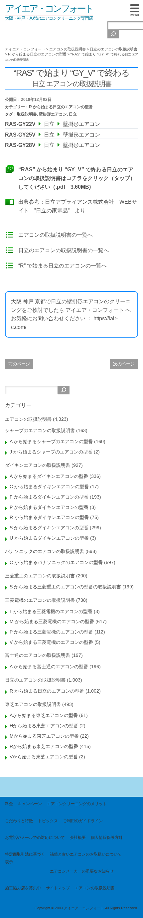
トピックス (48, 820)
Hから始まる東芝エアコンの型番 (44, 725)
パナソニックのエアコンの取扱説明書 (44, 551)
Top (135, 909)
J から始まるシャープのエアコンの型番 (51, 451)
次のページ (124, 363)
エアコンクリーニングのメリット (77, 803)
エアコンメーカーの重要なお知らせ (82, 871)
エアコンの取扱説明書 (28, 419)
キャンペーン (30, 803)
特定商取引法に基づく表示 (25, 858)
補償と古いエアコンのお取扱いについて (86, 854)
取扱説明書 (27, 114)
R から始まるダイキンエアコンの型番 (49, 517)
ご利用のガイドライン (83, 820)
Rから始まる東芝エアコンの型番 (44, 746)
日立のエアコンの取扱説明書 (35, 680)
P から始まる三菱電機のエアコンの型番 (51, 631)
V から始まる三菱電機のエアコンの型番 (51, 642)
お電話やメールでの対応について (35, 837)
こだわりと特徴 (19, 820)
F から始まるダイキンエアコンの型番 (49, 497)
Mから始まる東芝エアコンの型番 (44, 736)
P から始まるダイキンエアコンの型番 (49, 507)
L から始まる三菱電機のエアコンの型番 (51, 611)
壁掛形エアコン (53, 114)
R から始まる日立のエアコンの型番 (61, 107)
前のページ (19, 363)
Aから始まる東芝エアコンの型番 (44, 715)
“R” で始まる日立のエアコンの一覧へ (62, 265)
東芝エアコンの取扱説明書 (33, 704)
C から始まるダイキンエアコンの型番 (49, 486)
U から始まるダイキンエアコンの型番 (49, 538)
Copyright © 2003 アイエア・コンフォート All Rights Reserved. (86, 908)
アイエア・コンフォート (48, 8)
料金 (9, 803)
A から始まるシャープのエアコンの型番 (51, 441)
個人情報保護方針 (107, 837)
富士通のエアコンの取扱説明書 (37, 655)
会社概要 (78, 837)
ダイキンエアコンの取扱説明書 (37, 465)
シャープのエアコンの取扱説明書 (40, 430)
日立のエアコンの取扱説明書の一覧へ (63, 250)
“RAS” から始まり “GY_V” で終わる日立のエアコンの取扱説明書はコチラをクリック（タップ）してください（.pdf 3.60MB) (76, 178)
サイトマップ (58, 888)
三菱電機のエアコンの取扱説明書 (40, 600)
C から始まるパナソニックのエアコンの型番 (56, 562)
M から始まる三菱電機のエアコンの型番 (52, 621)
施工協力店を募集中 (23, 888)
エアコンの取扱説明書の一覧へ (55, 235)
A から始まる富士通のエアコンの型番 (49, 666)
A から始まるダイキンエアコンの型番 (49, 476)
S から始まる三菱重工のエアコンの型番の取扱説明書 (65, 586)
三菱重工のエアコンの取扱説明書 (40, 575)
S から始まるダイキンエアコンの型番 (49, 527)
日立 (73, 114)
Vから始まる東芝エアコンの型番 (44, 756)
